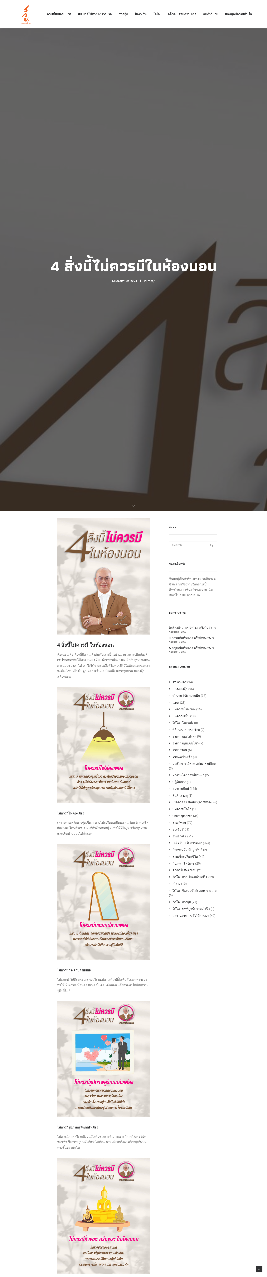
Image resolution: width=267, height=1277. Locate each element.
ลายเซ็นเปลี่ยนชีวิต (59, 14)
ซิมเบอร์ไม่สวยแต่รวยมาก (95, 14)
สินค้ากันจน (210, 14)
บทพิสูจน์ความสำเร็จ (238, 14)
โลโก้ (157, 14)
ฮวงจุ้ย (123, 14)
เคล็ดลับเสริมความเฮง (181, 14)
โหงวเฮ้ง (141, 14)
